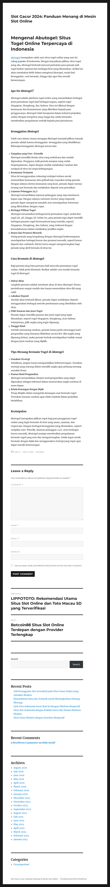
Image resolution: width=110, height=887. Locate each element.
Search (14, 659)
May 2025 (19, 824)
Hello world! (48, 742)
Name (15, 525)
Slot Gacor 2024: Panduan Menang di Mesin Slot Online (34, 879)
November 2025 (22, 801)
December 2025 (22, 798)
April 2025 (19, 828)
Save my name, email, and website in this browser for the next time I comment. (48, 566)
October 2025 (21, 805)
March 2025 (20, 831)
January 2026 (21, 794)
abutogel (15, 57)
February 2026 (21, 790)
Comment (17, 485)
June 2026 (19, 775)
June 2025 (19, 820)
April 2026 (19, 782)
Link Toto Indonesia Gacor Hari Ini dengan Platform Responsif (47, 706)
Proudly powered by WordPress (73, 879)
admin (18, 452)
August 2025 (20, 813)
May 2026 (19, 779)
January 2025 (21, 839)
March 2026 (20, 786)
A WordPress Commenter (24, 742)
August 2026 (20, 767)
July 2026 (19, 771)
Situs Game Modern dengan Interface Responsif (39, 717)
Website (15, 552)
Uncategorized (21, 864)
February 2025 (21, 835)
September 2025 (22, 809)
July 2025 (18, 816)
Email (15, 538)
